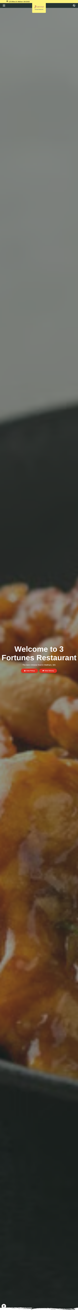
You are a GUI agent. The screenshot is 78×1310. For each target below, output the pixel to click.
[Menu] (4, 5)
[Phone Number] (74, 5)
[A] (4, 1306)
